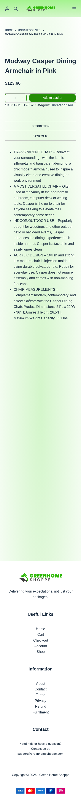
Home (40, 629)
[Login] (7, 9)
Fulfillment (41, 712)
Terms (40, 695)
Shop (41, 652)
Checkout (40, 640)
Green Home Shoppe (54, 775)
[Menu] (74, 9)
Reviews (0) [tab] (40, 135)
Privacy (40, 701)
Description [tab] (40, 126)
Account (40, 646)
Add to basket (52, 97)
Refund (40, 706)
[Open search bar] (16, 9)
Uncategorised (62, 105)
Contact (40, 689)
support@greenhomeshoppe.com (40, 753)
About (40, 683)
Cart (40, 634)
